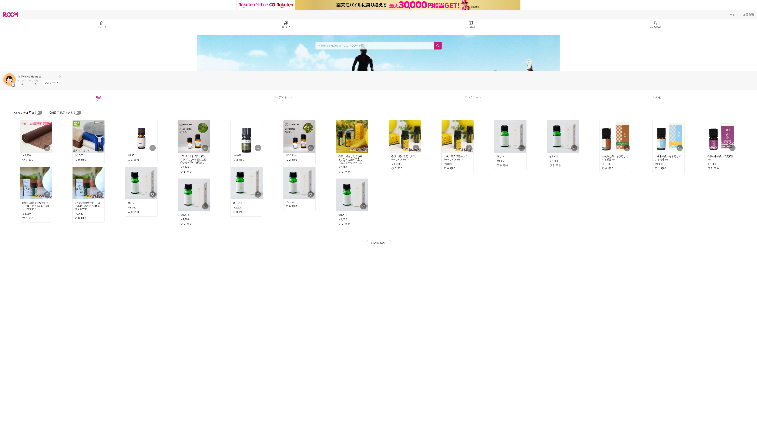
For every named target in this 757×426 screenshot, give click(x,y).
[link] (36, 136)
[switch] (38, 113)
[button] (9, 79)
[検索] (438, 46)
